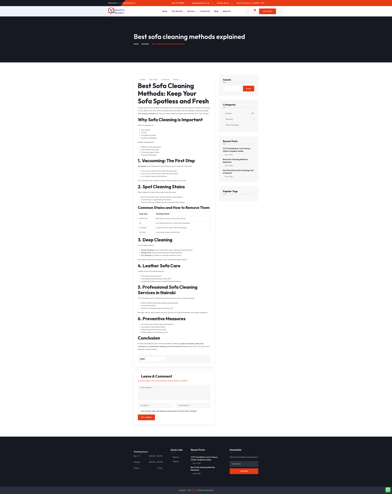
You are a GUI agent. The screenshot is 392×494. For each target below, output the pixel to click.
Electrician (229, 119)
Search (227, 79)
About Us (227, 11)
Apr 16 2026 (229, 155)
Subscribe (244, 471)
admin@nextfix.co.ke (200, 3)
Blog (216, 11)
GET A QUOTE (267, 11)
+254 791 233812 (177, 3)
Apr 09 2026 (229, 166)
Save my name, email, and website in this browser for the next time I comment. (169, 411)
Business (145, 44)
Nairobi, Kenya (223, 3)
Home (164, 11)
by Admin (143, 79)
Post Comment (146, 417)
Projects (176, 461)
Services (190, 11)
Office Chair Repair (232, 125)
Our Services (177, 11)
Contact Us (205, 11)
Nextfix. (194, 490)
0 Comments (165, 79)
